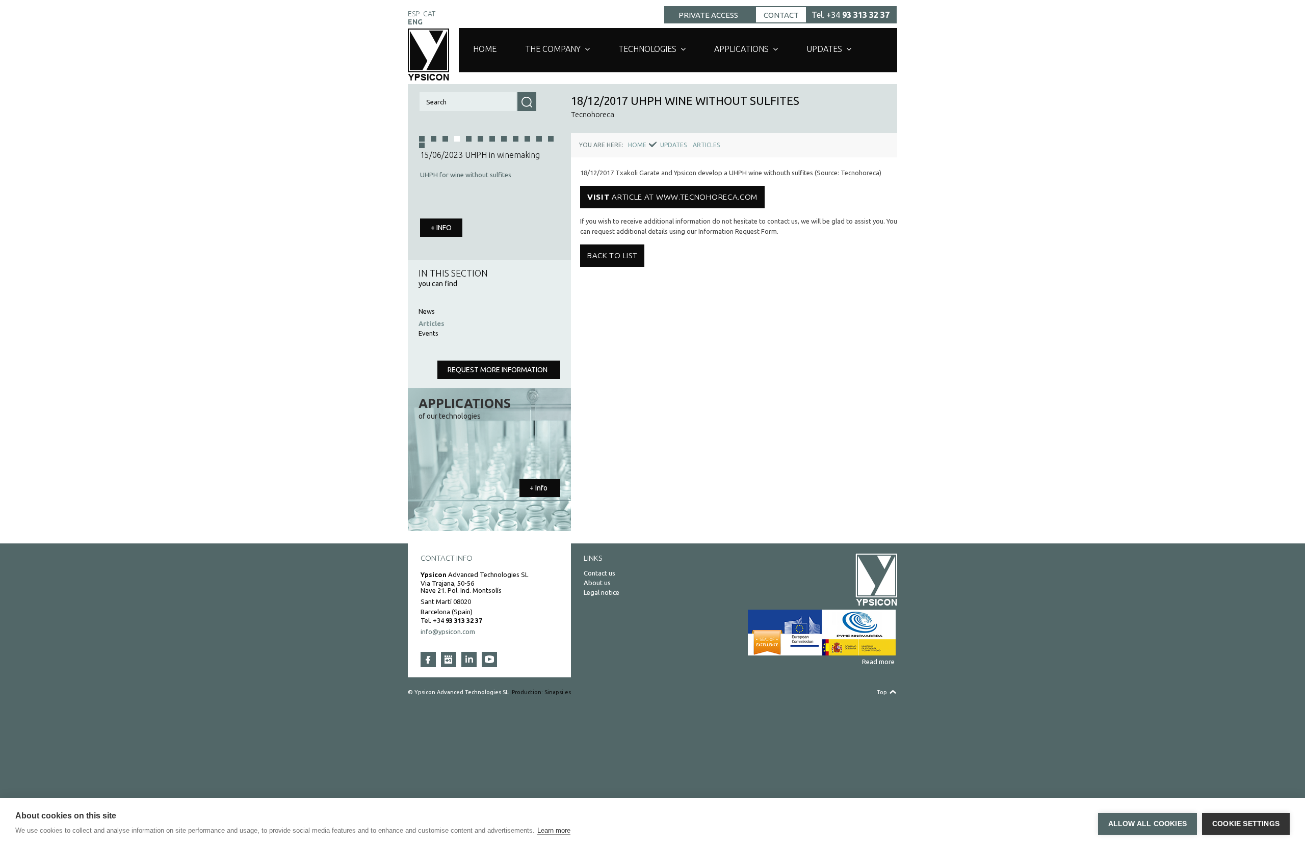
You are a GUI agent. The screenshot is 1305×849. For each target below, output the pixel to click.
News (427, 311)
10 (539, 138)
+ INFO (441, 228)
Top (882, 692)
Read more (878, 661)
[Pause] (551, 246)
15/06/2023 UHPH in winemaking (480, 154)
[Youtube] (489, 659)
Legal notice (601, 592)
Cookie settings (1246, 824)
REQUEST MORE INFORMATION (497, 370)
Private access (708, 15)
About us (597, 582)
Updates (824, 48)
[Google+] (448, 659)
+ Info (538, 488)
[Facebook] (428, 659)
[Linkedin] (469, 659)
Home (485, 48)
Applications (741, 48)
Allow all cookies (1147, 824)
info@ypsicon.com (448, 631)
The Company (553, 48)
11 (550, 138)
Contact (781, 15)
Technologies (647, 48)
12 (422, 145)
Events (428, 333)
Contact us (599, 573)
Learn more (553, 830)
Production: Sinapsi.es (541, 692)
